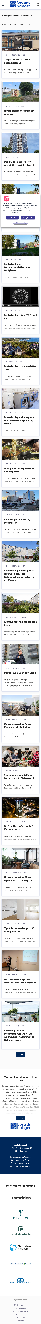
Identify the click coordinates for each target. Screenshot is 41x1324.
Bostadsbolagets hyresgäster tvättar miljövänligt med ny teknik (19, 420)
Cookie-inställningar (20, 223)
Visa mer (20, 1054)
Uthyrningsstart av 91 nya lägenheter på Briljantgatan (18, 879)
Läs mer (20, 1118)
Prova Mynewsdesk (20, 1311)
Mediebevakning (20, 1305)
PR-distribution (20, 1308)
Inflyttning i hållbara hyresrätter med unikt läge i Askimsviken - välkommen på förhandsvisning (19, 1035)
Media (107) (18, 24)
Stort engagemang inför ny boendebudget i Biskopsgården (20, 777)
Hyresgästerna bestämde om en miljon (19, 112)
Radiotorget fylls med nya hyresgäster (17, 521)
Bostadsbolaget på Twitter (21, 1160)
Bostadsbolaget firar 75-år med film (20, 317)
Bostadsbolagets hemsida (20, 1163)
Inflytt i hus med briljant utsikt (20, 672)
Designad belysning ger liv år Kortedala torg (19, 828)
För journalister (20, 1314)
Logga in (20, 1320)
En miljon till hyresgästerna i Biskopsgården (19, 470)
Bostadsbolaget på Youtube (20, 1166)
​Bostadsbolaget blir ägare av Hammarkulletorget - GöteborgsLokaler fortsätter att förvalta (19, 575)
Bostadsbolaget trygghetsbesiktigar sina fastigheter (17, 267)
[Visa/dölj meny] (3, 4)
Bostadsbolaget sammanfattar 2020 (20, 368)
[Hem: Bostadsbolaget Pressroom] (20, 4)
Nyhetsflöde (20, 1317)
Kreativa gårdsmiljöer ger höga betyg (20, 623)
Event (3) (29, 24)
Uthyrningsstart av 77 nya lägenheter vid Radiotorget (18, 725)
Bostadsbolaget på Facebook (20, 1157)
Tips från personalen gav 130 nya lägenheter (19, 930)
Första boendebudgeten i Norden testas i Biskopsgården (20, 981)
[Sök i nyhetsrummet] (38, 4)
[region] (20, 210)
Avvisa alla (12, 218)
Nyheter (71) (6, 24)
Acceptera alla (28, 218)
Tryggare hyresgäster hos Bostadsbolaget (17, 61)
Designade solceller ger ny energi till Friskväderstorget (19, 163)
